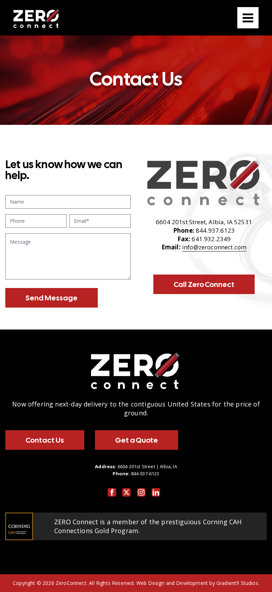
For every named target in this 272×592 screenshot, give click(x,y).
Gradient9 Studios (237, 583)
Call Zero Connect (204, 284)
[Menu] (248, 17)
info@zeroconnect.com (214, 247)
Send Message (52, 298)
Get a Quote (136, 440)
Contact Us (45, 440)
